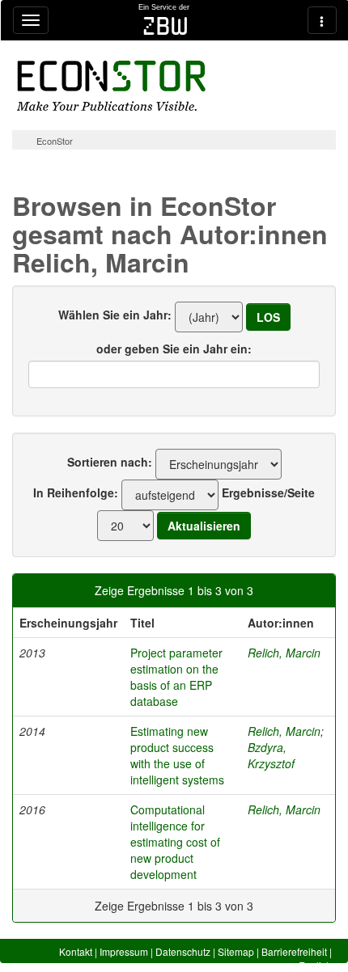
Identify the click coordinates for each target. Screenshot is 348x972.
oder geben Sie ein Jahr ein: (174, 348)
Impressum (124, 951)
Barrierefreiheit (294, 951)
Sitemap (236, 951)
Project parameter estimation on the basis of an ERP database (176, 676)
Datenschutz (182, 951)
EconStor (54, 140)
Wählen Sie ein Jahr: (115, 314)
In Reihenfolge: (75, 492)
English (315, 965)
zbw (165, 26)
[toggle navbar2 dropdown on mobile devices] (322, 20)
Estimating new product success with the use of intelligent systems (177, 755)
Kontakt (75, 951)
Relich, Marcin (284, 652)
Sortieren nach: (109, 462)
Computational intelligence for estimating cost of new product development (175, 841)
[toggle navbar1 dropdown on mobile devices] (31, 20)
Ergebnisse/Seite (268, 492)
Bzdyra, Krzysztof (271, 755)
